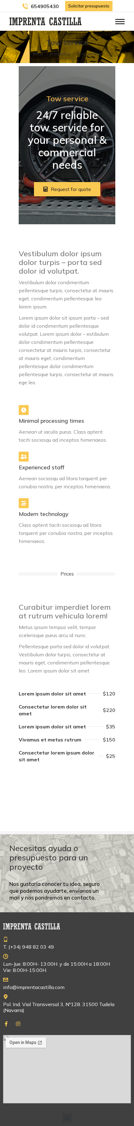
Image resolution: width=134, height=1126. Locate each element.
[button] (67, 1118)
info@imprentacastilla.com (34, 987)
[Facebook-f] (6, 1024)
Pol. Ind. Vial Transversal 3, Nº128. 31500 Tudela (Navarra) (58, 1007)
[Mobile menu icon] (120, 21)
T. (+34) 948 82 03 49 (28, 947)
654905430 (45, 6)
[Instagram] (18, 1024)
